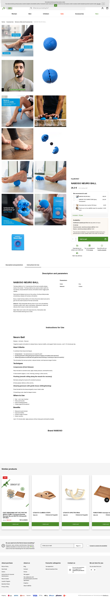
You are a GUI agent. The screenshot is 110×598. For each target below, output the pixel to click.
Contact (26, 569)
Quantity (72, 239)
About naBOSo (27, 585)
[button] (106, 500)
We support (26, 574)
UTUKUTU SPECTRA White (71, 512)
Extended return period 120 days (92, 205)
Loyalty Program (6, 581)
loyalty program (102, 250)
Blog (25, 566)
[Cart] (107, 8)
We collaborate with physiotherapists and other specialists (31, 578)
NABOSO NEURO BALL (92, 196)
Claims (3, 571)
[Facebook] (91, 569)
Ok (55, 5)
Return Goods (5, 578)
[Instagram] (94, 569)
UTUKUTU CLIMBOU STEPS (41, 512)
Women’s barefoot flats (51, 569)
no (103, 3)
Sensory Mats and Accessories (23, 22)
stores (91, 250)
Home (3, 22)
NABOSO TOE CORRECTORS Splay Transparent (92, 200)
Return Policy (5, 566)
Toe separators (49, 566)
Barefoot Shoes (6, 584)
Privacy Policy (5, 586)
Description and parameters (14, 265)
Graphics (26, 583)
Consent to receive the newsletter (98, 545)
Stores (25, 571)
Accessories (9, 22)
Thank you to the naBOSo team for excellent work (92, 209)
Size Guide (4, 569)
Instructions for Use (33, 265)
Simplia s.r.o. (105, 595)
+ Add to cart (15, 524)
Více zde (98, 3)
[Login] (102, 8)
